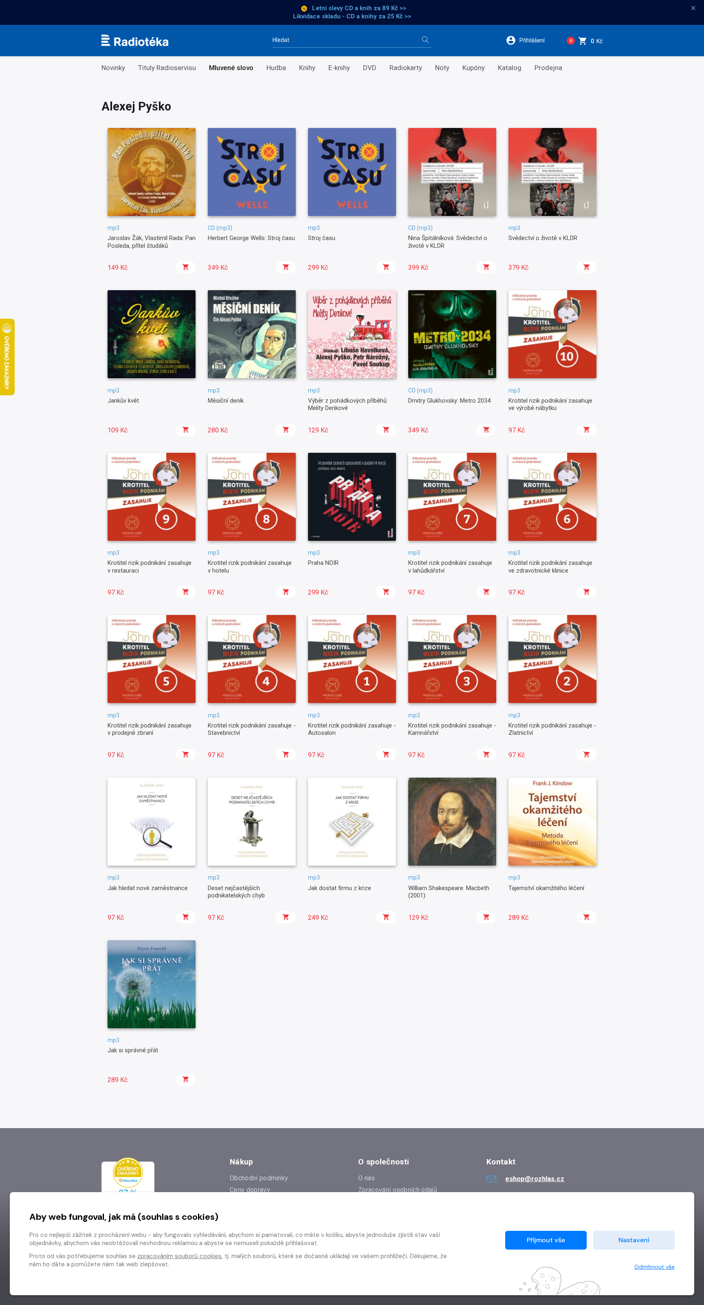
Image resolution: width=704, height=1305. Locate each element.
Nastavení (633, 1240)
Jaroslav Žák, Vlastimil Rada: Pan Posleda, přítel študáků (152, 241)
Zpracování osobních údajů (397, 1190)
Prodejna (548, 67)
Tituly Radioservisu (167, 67)
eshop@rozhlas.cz (534, 1179)
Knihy (307, 67)
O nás (366, 1178)
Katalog (509, 67)
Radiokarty (405, 67)
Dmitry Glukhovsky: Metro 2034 (449, 400)
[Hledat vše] (425, 40)
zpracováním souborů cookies (179, 1256)
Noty (442, 67)
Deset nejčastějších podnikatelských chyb (236, 891)
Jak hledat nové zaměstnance (148, 888)
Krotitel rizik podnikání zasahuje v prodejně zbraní (149, 729)
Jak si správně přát (133, 1050)
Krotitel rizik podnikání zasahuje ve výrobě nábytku (550, 404)
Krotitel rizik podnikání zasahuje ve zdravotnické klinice (550, 566)
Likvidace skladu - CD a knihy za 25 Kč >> (352, 16)
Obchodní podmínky (259, 1178)
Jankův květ (123, 400)
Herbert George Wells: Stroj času (251, 238)
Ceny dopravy (250, 1190)
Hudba (276, 67)
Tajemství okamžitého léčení (546, 888)
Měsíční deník (226, 400)
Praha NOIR (323, 563)
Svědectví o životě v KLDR (542, 238)
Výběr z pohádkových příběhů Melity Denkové (347, 404)
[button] (531, 40)
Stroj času (321, 238)
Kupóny (473, 67)
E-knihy (339, 67)
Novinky (113, 67)
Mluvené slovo (231, 67)
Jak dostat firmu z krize (339, 888)
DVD (369, 67)
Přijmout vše (546, 1240)
